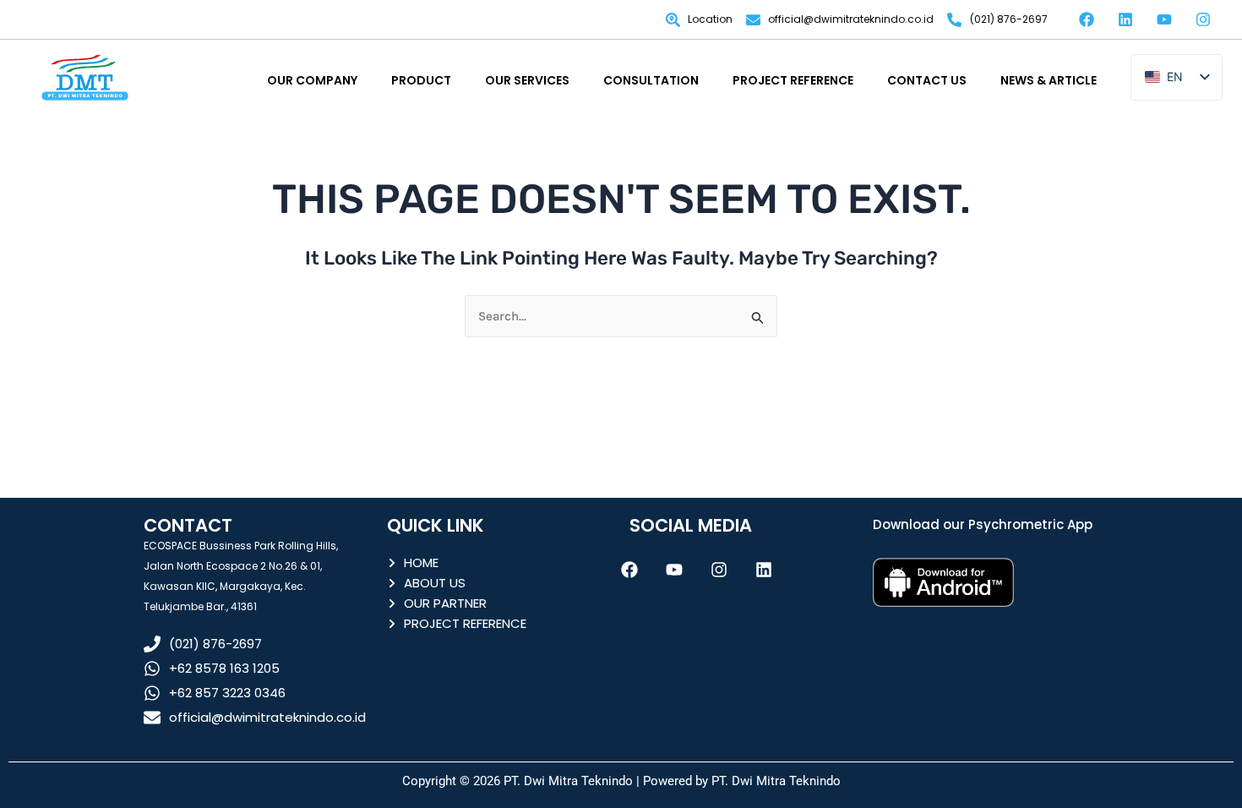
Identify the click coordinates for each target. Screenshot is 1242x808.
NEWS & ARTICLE (1048, 80)
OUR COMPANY (312, 80)
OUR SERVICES (527, 80)
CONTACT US (927, 80)
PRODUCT (421, 80)
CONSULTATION (651, 80)
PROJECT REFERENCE (793, 80)
